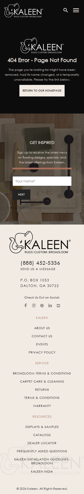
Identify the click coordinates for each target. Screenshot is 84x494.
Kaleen (32, 488)
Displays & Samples (42, 427)
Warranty (42, 406)
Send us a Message (38, 269)
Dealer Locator (42, 443)
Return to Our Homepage (42, 90)
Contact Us (42, 336)
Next (21, 194)
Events (42, 344)
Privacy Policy (42, 352)
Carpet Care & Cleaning (42, 381)
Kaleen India (42, 471)
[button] (76, 10)
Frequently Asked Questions (42, 451)
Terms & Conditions (42, 397)
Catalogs (42, 435)
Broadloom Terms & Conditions (42, 373)
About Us (42, 328)
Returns (42, 389)
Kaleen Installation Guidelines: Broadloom (42, 461)
